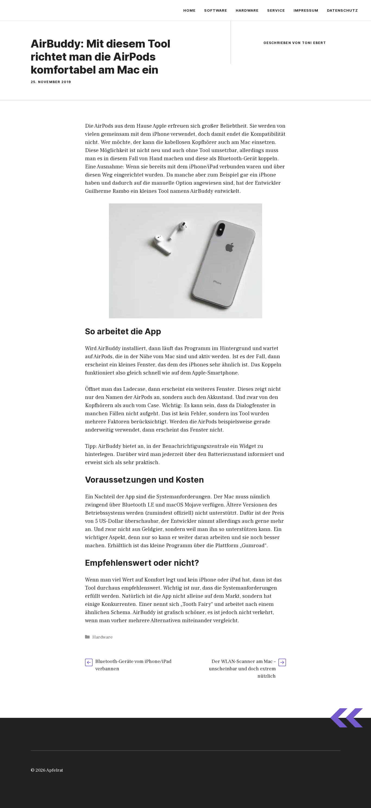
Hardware (247, 10)
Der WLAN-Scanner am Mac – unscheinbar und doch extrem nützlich (242, 668)
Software (215, 10)
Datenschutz (342, 10)
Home (189, 10)
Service (276, 10)
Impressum (306, 10)
